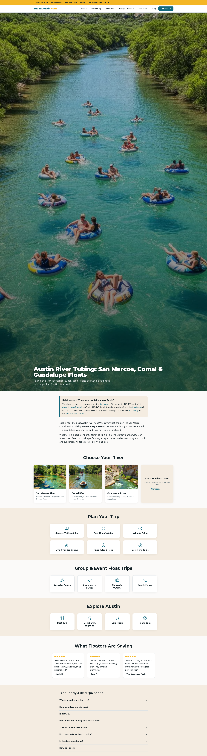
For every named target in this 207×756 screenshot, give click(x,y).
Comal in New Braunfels (73, 407)
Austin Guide (142, 8)
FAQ (154, 8)
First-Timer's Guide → (102, 2)
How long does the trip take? (73, 707)
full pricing (133, 410)
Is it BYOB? (64, 714)
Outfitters (110, 8)
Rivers (83, 8)
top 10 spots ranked (75, 413)
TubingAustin (45, 8)
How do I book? (67, 748)
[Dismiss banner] (172, 2)
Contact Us (166, 9)
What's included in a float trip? (74, 700)
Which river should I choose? (73, 727)
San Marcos (105, 404)
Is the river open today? (71, 741)
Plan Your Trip (95, 8)
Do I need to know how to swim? (75, 734)
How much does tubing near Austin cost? (79, 721)
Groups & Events (125, 8)
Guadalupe (137, 407)
